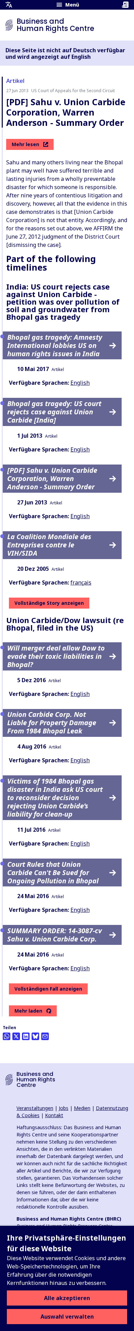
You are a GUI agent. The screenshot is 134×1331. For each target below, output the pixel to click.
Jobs (63, 1108)
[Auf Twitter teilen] (16, 1036)
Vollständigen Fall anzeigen (48, 988)
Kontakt (54, 1115)
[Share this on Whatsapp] (6, 1036)
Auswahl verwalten (67, 1316)
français (80, 582)
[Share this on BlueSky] (35, 1036)
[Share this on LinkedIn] (26, 1036)
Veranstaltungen (34, 1108)
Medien (82, 1108)
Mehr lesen (25, 144)
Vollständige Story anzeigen (49, 603)
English (80, 382)
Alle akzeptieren (67, 1298)
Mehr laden (28, 1011)
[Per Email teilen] (45, 1036)
